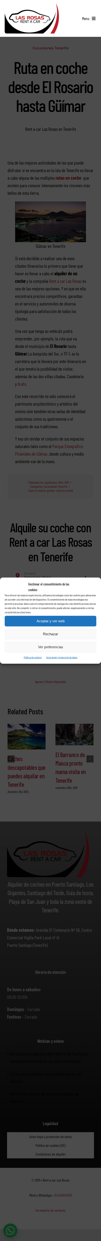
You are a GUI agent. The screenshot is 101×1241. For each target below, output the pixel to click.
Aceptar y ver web (51, 621)
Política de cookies (33, 657)
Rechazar (50, 634)
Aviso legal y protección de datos (61, 657)
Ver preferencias (50, 647)
